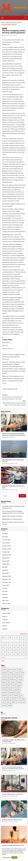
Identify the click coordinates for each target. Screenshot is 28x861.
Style (17, 698)
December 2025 (6, 546)
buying (17, 672)
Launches (20, 679)
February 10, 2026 (13, 489)
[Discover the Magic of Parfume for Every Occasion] (14, 834)
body (15, 669)
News (8, 685)
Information (12, 679)
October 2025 (6, 552)
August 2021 (5, 585)
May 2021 (5, 594)
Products (4, 692)
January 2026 (5, 542)
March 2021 (5, 600)
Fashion (21, 675)
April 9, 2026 (12, 437)
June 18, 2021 (14, 35)
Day (10, 675)
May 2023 (5, 567)
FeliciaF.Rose (6, 35)
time (3, 702)
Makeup (4, 682)
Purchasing (12, 692)
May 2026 (5, 533)
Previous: (12, 397)
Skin (21, 695)
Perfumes (10, 689)
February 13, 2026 (13, 463)
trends (13, 702)
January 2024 (5, 561)
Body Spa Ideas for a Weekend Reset (12, 519)
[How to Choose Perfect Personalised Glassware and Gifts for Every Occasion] (14, 423)
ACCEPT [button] (14, 857)
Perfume (4, 689)
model (3, 685)
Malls (13, 682)
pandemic (19, 685)
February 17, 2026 (13, 821)
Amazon (4, 669)
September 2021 (6, 582)
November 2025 (6, 549)
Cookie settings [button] (6, 857)
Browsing (4, 672)
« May (2, 660)
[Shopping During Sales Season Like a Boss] (14, 475)
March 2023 (5, 573)
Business (11, 672)
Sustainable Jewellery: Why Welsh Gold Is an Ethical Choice (13, 507)
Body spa (4, 616)
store (12, 698)
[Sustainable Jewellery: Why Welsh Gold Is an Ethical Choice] (14, 729)
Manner (19, 682)
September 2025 (6, 555)
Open (13, 685)
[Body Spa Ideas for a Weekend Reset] (14, 809)
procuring (17, 689)
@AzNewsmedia (12, 389)
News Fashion (6, 622)
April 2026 (5, 536)
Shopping (5, 28)
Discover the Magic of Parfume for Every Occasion (13, 523)
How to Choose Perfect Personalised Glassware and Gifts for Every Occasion (13, 512)
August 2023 (5, 564)
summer (23, 698)
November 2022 (6, 579)
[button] (2, 18)
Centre (22, 672)
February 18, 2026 (13, 796)
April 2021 (5, 597)
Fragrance (4, 679)
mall (9, 682)
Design (15, 675)
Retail (18, 692)
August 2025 (5, 558)
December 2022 (6, 576)
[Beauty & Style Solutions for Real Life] (14, 783)
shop (10, 695)
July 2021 (4, 588)
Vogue (18, 702)
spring (7, 698)
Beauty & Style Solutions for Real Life (12, 516)
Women (10, 705)
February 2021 (6, 603)
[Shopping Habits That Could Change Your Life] (14, 449)
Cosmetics (5, 619)
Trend (7, 702)
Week (24, 702)
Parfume (4, 625)
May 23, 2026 (12, 743)
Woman (4, 705)
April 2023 (5, 570)
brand (20, 669)
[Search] (25, 17)
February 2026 (6, 539)
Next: (14, 403)
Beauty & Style (6, 613)
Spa (3, 698)
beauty (10, 669)
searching (4, 695)
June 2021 (5, 591)
